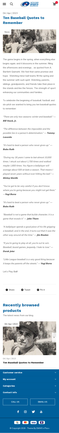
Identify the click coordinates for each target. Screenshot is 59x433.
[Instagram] (25, 412)
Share (11, 289)
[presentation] (54, 337)
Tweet (27, 289)
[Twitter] (33, 412)
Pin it (42, 289)
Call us (15, 402)
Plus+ (47, 428)
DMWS (39, 428)
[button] (4, 4)
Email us (42, 402)
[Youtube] (41, 412)
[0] (54, 4)
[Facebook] (18, 412)
